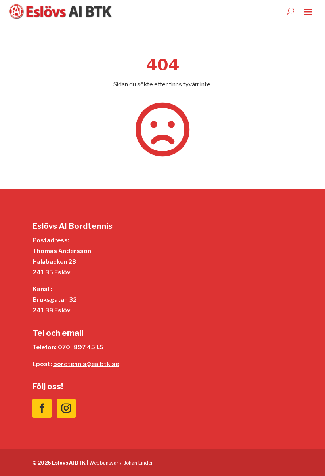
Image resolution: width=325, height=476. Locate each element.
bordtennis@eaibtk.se (86, 363)
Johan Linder (138, 463)
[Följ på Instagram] (66, 408)
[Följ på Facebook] (42, 408)
